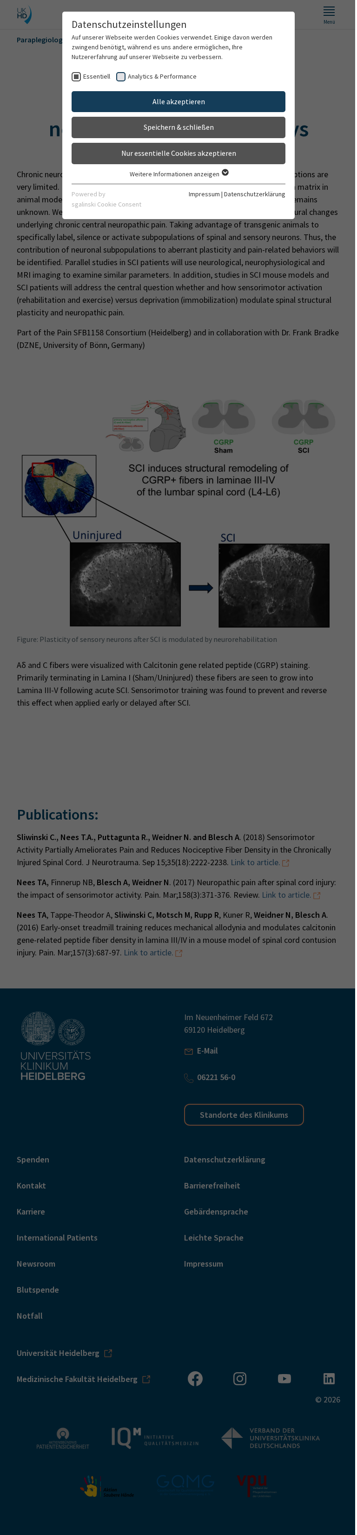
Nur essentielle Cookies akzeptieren (178, 153)
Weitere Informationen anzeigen (175, 174)
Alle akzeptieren (178, 101)
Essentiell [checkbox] (96, 76)
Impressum (204, 194)
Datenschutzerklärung (254, 194)
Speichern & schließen (179, 127)
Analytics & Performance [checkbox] (162, 76)
